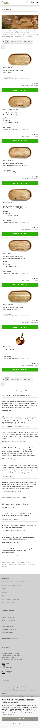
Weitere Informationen (20, 724)
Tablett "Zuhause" (8, 160)
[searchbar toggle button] (27, 2)
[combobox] (16, 42)
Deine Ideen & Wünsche (15, 696)
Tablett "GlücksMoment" (10, 109)
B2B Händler (14, 638)
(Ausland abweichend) (23, 79)
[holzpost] (5, 2)
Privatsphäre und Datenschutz (10, 599)
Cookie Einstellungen (8, 602)
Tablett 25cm (7, 346)
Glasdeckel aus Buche (24, 562)
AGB (3, 595)
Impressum (5, 592)
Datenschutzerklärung (8, 714)
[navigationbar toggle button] (37, 2)
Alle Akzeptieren (20, 719)
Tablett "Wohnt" (8, 253)
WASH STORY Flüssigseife (9, 562)
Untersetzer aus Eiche (8, 564)
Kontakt (4, 588)
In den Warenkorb (20, 90)
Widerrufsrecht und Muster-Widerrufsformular (15, 582)
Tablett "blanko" (8, 67)
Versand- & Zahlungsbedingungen (11, 585)
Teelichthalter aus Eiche (22, 564)
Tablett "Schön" (8, 202)
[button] (4, 42)
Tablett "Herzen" (8, 304)
